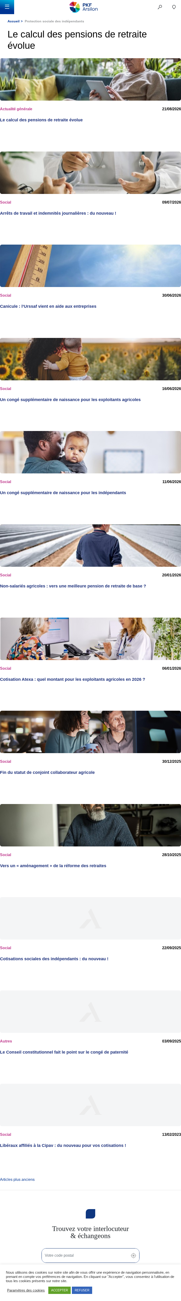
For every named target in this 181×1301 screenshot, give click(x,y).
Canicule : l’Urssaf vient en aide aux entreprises (48, 306)
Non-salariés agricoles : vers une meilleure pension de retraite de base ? (73, 586)
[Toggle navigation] (7, 7)
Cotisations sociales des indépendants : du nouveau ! (54, 958)
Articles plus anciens (17, 1180)
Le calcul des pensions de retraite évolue (41, 120)
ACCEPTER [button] (59, 1290)
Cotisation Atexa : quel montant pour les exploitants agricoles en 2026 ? (72, 679)
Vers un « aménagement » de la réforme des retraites (53, 865)
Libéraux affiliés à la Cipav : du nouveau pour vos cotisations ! (63, 1145)
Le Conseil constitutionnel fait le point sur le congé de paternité (64, 1052)
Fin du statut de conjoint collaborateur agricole (47, 772)
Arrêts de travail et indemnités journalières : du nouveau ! (58, 213)
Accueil (14, 21)
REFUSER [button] (82, 1290)
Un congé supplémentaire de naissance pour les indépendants (63, 492)
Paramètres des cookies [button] (26, 1290)
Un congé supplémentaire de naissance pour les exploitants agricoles (70, 399)
